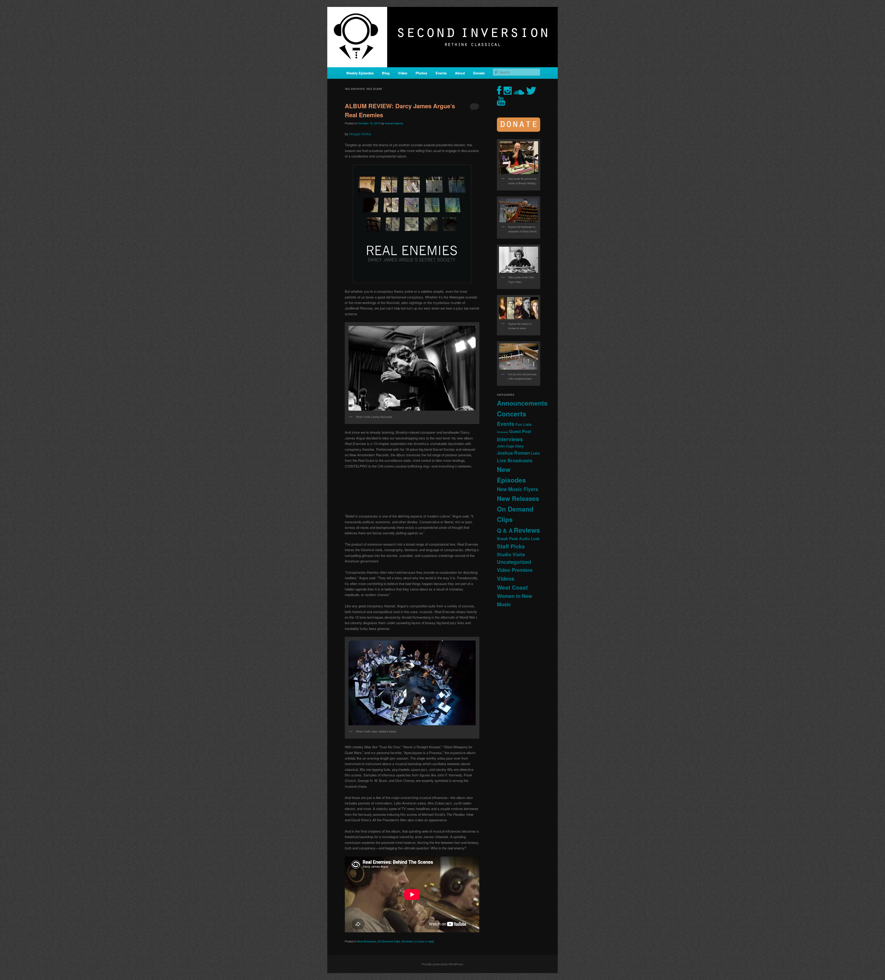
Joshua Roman (513, 452)
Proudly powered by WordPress (442, 964)
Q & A (505, 530)
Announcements (522, 403)
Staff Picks (511, 546)
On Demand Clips (389, 941)
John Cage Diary (510, 446)
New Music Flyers (517, 489)
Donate (479, 73)
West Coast (512, 587)
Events (441, 73)
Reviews (407, 941)
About (460, 73)
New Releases (366, 941)
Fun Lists (523, 424)
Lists (535, 453)
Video (402, 73)
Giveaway (502, 432)
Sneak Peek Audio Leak (518, 538)
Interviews (510, 439)
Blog (385, 73)
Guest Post (520, 431)
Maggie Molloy (360, 133)
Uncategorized (514, 561)
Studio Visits (511, 554)
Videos (505, 578)
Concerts (511, 413)
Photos (421, 73)
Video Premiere (515, 569)
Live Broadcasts (514, 460)
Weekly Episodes (360, 73)
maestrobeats (394, 123)
